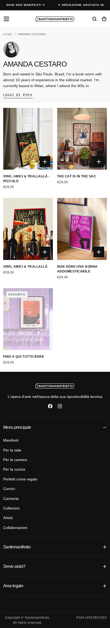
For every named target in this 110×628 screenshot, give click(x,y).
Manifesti (10, 440)
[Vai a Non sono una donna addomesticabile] (82, 229)
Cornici (9, 489)
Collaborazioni (15, 527)
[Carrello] (104, 19)
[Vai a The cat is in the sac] (82, 139)
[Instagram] (59, 406)
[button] (6, 19)
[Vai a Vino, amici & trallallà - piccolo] (28, 139)
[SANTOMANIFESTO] (55, 385)
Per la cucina (14, 469)
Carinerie (11, 498)
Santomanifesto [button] (16, 547)
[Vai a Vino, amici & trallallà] (28, 229)
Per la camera (15, 460)
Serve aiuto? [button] (14, 566)
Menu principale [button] (17, 427)
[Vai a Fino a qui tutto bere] (28, 319)
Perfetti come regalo (20, 479)
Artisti (8, 518)
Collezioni (11, 508)
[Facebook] (50, 406)
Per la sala (12, 450)
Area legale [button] (13, 586)
